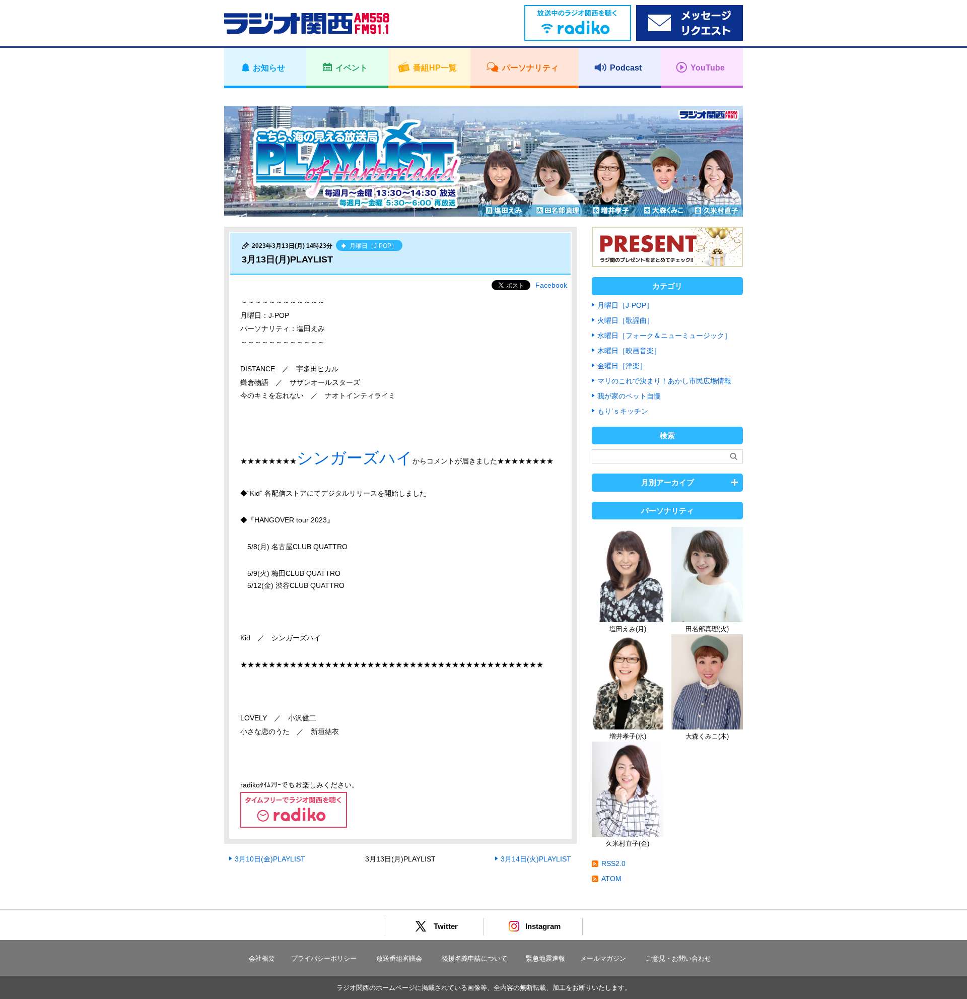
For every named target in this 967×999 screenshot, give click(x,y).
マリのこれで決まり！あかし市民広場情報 (664, 381)
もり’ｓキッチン (622, 411)
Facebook (551, 285)
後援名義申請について (474, 958)
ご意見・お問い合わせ (678, 958)
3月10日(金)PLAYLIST (270, 859)
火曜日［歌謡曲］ (625, 320)
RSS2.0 (613, 863)
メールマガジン (603, 958)
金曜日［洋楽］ (622, 366)
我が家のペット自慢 (629, 396)
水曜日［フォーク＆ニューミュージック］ (664, 335)
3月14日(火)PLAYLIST (536, 859)
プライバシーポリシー (324, 958)
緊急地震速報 (545, 958)
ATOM (611, 879)
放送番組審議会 (399, 958)
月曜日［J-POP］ (625, 305)
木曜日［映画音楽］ (629, 351)
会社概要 (262, 958)
